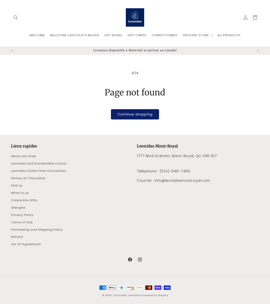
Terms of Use (22, 222)
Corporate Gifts (24, 200)
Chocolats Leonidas (126, 295)
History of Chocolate (28, 178)
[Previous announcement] (12, 50)
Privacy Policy (22, 215)
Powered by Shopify (154, 295)
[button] (16, 17)
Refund (17, 237)
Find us (16, 185)
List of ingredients (26, 244)
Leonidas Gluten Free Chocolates (38, 171)
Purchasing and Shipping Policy (37, 229)
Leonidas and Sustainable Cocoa (38, 163)
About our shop (23, 156)
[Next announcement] (258, 50)
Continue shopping (135, 114)
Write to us (20, 193)
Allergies (18, 207)
